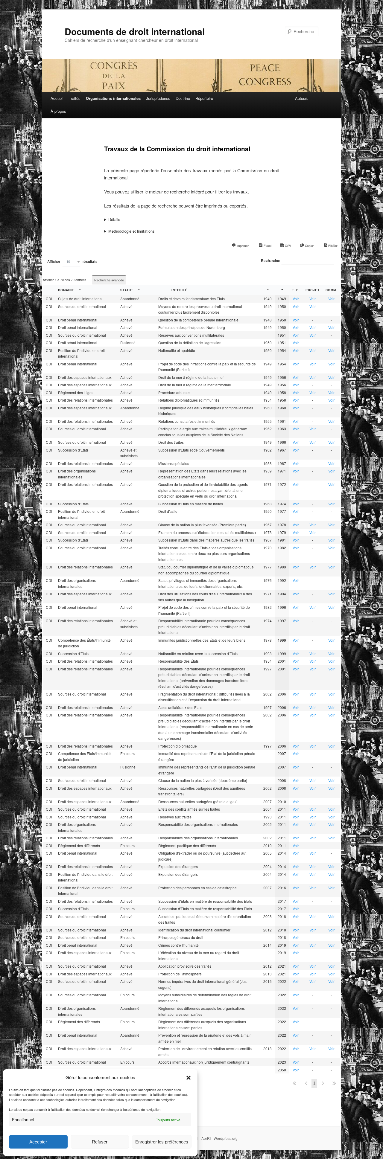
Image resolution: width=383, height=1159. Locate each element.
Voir (296, 298)
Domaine (66, 290)
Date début (267, 290)
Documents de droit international (135, 31)
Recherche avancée (109, 279)
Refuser (99, 1141)
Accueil (57, 98)
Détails (114, 219)
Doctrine (183, 98)
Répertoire (204, 98)
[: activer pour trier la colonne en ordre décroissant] (282, 290)
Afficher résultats (72, 261)
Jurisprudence (158, 98)
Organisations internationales (113, 98)
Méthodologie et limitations (131, 231)
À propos (58, 111)
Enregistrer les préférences (161, 1141)
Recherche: (271, 260)
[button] (189, 1078)
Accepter (38, 1141)
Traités (74, 98)
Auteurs (301, 98)
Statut (127, 290)
